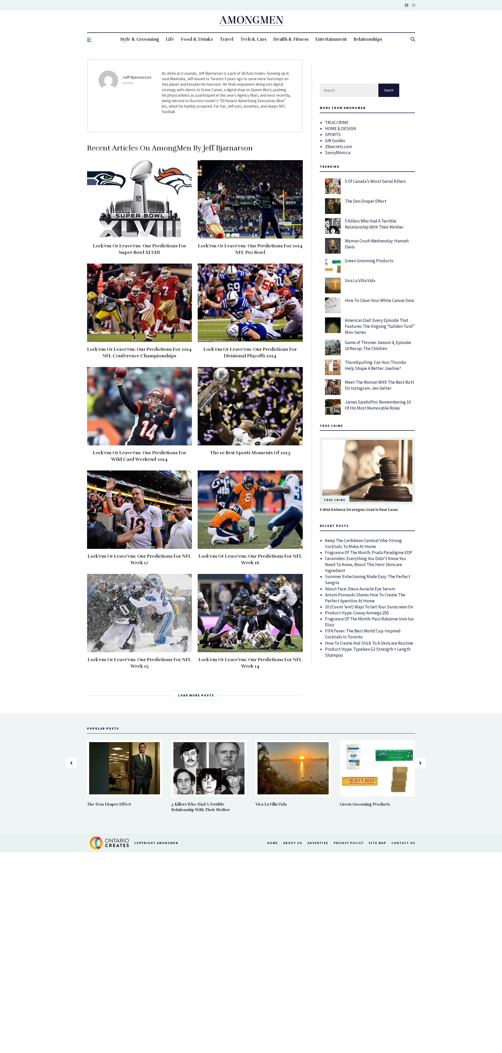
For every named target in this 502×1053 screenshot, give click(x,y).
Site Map (377, 843)
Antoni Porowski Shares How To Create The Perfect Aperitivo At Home (365, 598)
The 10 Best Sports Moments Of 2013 (250, 453)
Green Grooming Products (369, 261)
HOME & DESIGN (340, 128)
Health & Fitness (291, 39)
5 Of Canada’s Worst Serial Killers (375, 181)
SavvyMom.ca (337, 152)
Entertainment (331, 39)
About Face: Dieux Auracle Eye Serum (360, 589)
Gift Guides (335, 140)
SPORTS (333, 134)
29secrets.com (338, 146)
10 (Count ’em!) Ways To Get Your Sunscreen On (369, 607)
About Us (292, 843)
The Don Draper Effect (365, 201)
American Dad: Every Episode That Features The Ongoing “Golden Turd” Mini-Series (380, 326)
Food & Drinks (197, 39)
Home (272, 843)
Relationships (367, 39)
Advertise (317, 843)
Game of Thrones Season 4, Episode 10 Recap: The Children (378, 345)
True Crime (334, 500)
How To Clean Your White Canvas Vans (379, 300)
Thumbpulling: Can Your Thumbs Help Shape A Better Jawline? (375, 365)
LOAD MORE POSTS (196, 695)
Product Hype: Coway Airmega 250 (357, 613)
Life (170, 39)
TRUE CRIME (337, 122)
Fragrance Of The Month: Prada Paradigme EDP (368, 552)
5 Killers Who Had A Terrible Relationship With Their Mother (374, 224)
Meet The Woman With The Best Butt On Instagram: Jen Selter (379, 385)
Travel (226, 39)
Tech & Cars (253, 39)
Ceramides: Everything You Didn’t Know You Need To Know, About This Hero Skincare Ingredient (365, 564)
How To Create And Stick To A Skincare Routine (369, 643)
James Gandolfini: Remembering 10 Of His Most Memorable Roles (378, 405)
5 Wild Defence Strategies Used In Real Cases (359, 509)
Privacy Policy (348, 843)
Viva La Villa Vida (360, 280)
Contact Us (403, 843)
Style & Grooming (139, 39)
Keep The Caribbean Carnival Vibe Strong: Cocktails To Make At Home (363, 543)
